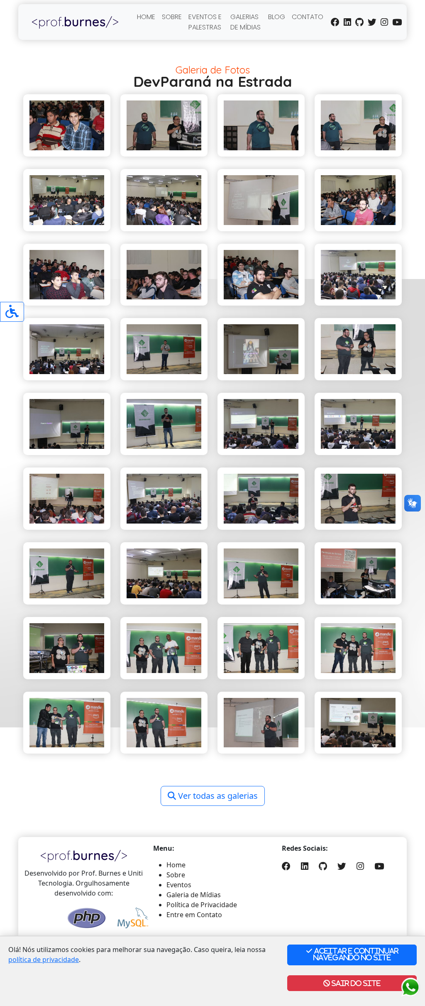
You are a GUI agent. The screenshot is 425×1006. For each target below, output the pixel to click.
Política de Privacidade (201, 904)
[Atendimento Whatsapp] (410, 986)
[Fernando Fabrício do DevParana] (261, 125)
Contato (307, 17)
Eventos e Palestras (205, 22)
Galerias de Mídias (245, 22)
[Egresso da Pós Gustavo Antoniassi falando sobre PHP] (66, 349)
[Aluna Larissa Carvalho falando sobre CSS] (261, 200)
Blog (276, 17)
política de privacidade (43, 959)
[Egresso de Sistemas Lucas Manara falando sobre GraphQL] (164, 424)
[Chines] (66, 125)
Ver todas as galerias (217, 795)
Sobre (172, 17)
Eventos (178, 884)
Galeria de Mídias (193, 894)
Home (146, 17)
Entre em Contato (194, 914)
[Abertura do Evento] (164, 125)
